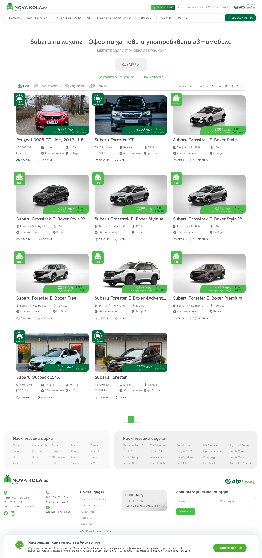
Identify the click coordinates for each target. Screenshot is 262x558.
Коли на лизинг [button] (39, 18)
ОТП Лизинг (87, 524)
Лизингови (78, 86)
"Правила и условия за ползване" (171, 550)
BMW (16, 445)
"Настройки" (110, 550)
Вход (181, 7)
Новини (165, 18)
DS (33, 463)
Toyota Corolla (238, 451)
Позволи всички (229, 548)
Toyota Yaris (237, 457)
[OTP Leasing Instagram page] (12, 512)
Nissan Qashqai (131, 457)
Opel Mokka (210, 463)
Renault (95, 451)
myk (161, 505)
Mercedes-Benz (41, 445)
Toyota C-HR (130, 451)
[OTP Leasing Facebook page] (6, 512)
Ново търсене (153, 77)
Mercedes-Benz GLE (241, 463)
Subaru (129, 64)
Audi (15, 463)
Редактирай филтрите (118, 77)
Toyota (94, 445)
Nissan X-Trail (157, 457)
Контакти (86, 518)
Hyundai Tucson (212, 451)
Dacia (55, 445)
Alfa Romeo (58, 457)
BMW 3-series (158, 445)
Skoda (94, 457)
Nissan (74, 451)
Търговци (146, 18)
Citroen (36, 451)
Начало (15, 18)
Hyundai (17, 451)
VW (93, 463)
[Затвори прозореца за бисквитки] (9, 541)
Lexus (74, 457)
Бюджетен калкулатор (115, 18)
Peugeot (56, 451)
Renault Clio (130, 463)
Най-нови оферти (188, 86)
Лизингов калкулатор (74, 18)
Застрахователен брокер (96, 530)
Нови (27, 86)
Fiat (54, 463)
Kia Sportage (210, 445)
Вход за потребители (94, 499)
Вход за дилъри (90, 505)
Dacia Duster (183, 445)
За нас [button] (182, 18)
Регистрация (196, 7)
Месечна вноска (223, 86)
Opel (15, 457)
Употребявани (50, 86)
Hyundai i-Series (239, 445)
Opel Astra (182, 463)
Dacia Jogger (210, 457)
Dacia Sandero (184, 457)
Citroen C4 (156, 451)
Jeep (35, 457)
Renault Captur (158, 463)
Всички (102, 86)
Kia (73, 445)
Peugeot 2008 (184, 451)
